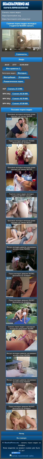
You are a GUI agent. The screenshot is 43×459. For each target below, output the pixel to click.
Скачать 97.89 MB (20, 103)
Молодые (22, 73)
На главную (21, 438)
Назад (21, 433)
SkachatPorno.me (11, 443)
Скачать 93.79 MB (20, 99)
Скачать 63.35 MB (20, 94)
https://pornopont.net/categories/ (16, 19)
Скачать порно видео (11, 12)
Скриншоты (21, 54)
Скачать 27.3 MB (15, 89)
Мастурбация (9, 77)
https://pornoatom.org (11, 16)
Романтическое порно (13, 81)
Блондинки (24, 77)
